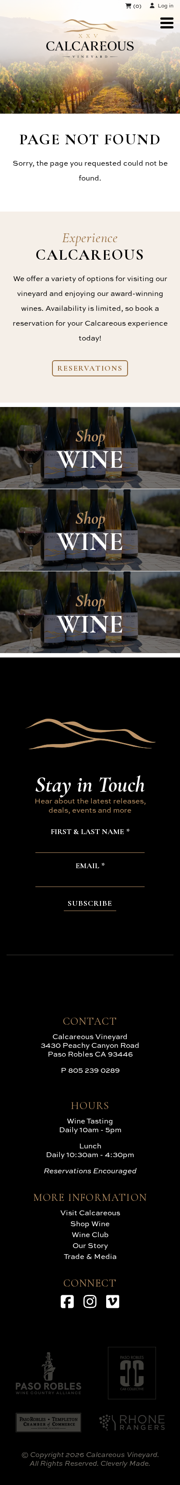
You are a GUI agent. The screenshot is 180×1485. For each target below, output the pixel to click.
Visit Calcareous (90, 1212)
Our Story (90, 1245)
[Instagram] (90, 1301)
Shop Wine (90, 1223)
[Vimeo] (112, 1301)
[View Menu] (166, 23)
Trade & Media (90, 1256)
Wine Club (90, 1234)
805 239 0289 (94, 1070)
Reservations (90, 368)
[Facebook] (67, 1301)
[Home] (90, 55)
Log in (165, 5)
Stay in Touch (90, 784)
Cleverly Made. (125, 1463)
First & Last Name (87, 832)
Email (87, 866)
